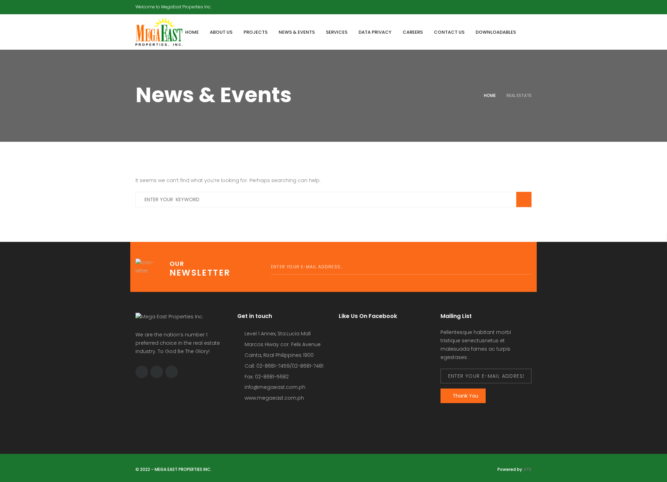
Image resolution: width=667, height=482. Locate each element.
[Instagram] (530, 5)
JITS (527, 469)
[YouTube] (516, 5)
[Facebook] (503, 5)
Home (490, 95)
